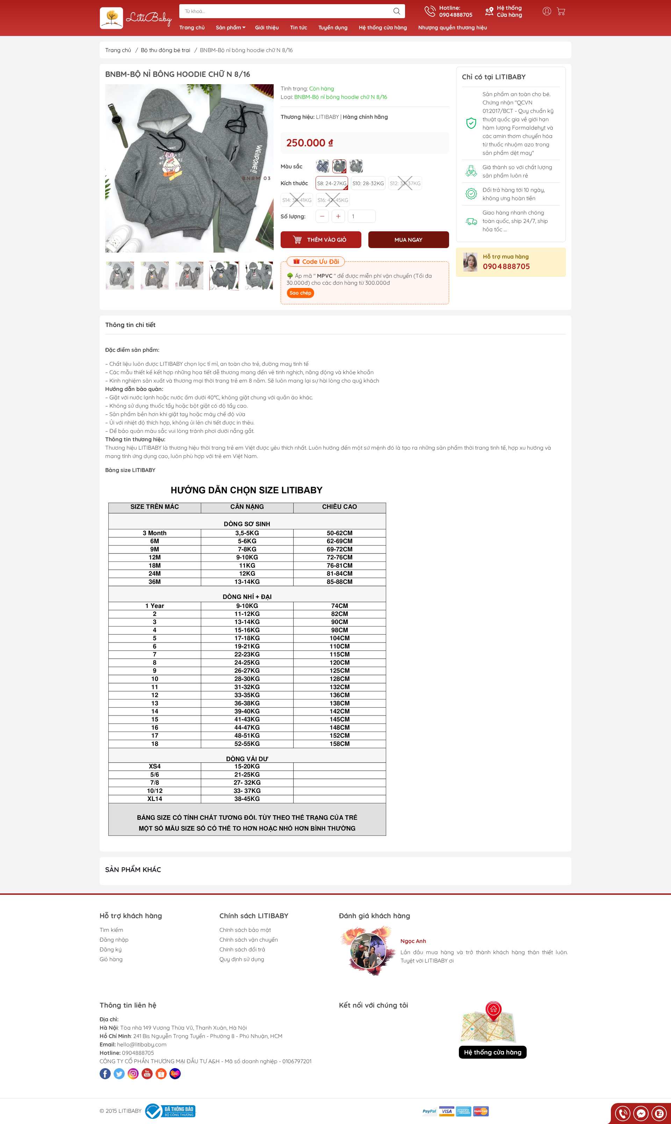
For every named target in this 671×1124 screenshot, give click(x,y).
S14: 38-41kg (296, 200)
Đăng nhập (114, 939)
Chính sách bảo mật (245, 929)
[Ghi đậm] (339, 166)
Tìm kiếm (111, 929)
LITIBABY (327, 116)
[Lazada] (175, 1073)
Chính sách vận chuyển (248, 939)
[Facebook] (105, 1073)
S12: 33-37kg (405, 183)
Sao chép (300, 293)
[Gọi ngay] (622, 1113)
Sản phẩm (228, 27)
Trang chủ (192, 27)
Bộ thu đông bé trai (165, 49)
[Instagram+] (133, 1073)
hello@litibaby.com (142, 1044)
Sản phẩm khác (133, 869)
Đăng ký (111, 949)
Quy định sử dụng (241, 959)
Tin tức (298, 27)
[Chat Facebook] (641, 1113)
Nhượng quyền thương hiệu (452, 27)
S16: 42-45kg (333, 200)
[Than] (323, 166)
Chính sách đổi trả (242, 949)
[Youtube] (147, 1073)
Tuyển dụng (333, 27)
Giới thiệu (267, 27)
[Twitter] (119, 1073)
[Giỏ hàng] (562, 11)
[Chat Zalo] (659, 1113)
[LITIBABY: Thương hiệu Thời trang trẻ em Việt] (136, 18)
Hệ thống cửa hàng (383, 27)
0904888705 (506, 266)
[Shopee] (161, 1073)
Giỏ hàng (111, 959)
